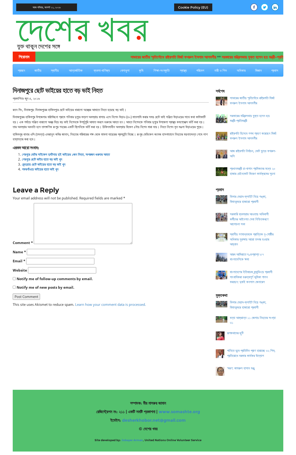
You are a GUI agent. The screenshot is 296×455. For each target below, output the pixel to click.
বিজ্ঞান (258, 70)
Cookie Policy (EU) (193, 7)
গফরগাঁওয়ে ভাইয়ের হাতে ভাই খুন (40, 169)
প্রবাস (274, 70)
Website (20, 270)
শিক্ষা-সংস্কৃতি (162, 70)
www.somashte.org (179, 411)
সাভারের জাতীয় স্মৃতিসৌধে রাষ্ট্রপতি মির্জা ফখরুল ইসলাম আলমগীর (166, 57)
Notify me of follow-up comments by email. (55, 278)
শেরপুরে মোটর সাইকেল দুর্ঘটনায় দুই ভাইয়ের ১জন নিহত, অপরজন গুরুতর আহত (66, 154)
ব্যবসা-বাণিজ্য (102, 70)
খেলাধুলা (125, 70)
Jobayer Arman (132, 440)
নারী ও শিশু (220, 70)
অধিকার (241, 70)
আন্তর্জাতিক (76, 70)
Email (19, 261)
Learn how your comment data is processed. (110, 304)
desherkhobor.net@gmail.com (154, 420)
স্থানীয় (55, 70)
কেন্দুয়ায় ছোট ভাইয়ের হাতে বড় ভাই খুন (43, 164)
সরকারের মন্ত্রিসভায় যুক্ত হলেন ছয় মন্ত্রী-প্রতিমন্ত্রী (249, 57)
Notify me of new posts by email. (45, 287)
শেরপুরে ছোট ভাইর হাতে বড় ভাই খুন (42, 159)
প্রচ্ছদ (21, 70)
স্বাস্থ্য (183, 70)
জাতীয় (37, 70)
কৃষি (141, 70)
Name (19, 252)
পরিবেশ (200, 70)
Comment (23, 242)
